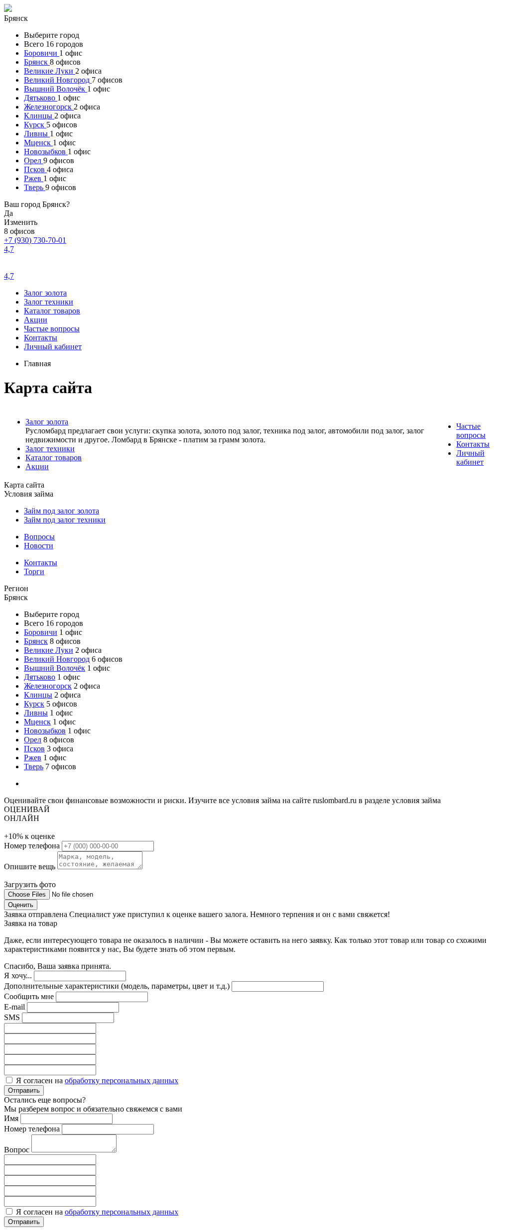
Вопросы (39, 536)
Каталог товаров (52, 311)
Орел (33, 160)
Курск (35, 124)
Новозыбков (46, 151)
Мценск (38, 142)
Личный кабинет (53, 346)
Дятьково (40, 98)
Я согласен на (97, 1080)
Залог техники (48, 302)
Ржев (33, 178)
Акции (35, 319)
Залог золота (45, 293)
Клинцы (39, 115)
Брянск (37, 62)
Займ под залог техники (65, 519)
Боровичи (41, 53)
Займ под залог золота (61, 511)
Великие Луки (49, 71)
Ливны (37, 133)
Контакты (40, 337)
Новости (38, 545)
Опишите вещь (30, 866)
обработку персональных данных (121, 1080)
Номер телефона (33, 845)
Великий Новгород (58, 80)
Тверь (34, 187)
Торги (34, 571)
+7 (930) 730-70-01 (35, 240)
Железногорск (49, 107)
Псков (35, 169)
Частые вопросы (52, 328)
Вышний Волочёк (55, 89)
